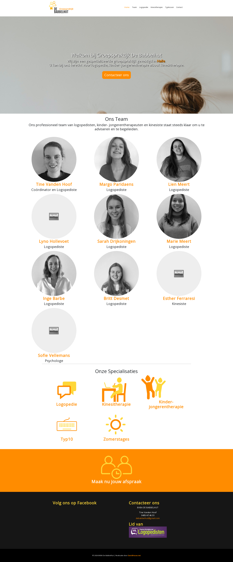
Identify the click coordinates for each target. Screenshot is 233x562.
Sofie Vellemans (54, 355)
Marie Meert (179, 241)
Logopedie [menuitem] (143, 7)
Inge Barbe (54, 298)
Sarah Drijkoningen (116, 241)
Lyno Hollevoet (54, 241)
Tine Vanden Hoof (54, 184)
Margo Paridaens (116, 184)
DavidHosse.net (134, 555)
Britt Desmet (116, 298)
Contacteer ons (116, 75)
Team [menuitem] (134, 7)
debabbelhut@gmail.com (148, 518)
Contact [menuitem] (179, 7)
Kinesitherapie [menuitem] (157, 7)
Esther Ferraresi (179, 298)
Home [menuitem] (126, 7)
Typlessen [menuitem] (169, 7)
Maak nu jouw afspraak (116, 481)
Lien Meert (179, 184)
